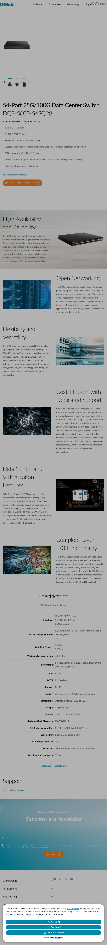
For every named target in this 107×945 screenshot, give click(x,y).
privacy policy (73, 908)
